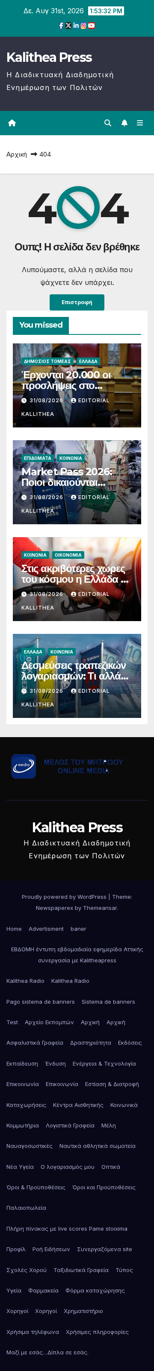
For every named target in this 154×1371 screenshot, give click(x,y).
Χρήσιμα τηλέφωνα (32, 1331)
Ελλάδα (88, 361)
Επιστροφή (77, 302)
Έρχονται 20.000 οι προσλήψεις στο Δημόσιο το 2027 (65, 385)
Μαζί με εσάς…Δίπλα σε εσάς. (47, 1352)
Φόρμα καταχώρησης (95, 1290)
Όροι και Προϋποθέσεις (104, 1187)
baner (78, 928)
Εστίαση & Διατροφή (112, 1084)
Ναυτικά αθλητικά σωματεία (97, 1145)
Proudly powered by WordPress (65, 896)
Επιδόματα (37, 458)
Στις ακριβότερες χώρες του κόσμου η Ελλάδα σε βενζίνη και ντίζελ (76, 579)
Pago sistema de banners (40, 1001)
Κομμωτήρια (22, 1125)
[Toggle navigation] (140, 123)
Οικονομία (68, 555)
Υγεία (13, 1290)
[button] (107, 123)
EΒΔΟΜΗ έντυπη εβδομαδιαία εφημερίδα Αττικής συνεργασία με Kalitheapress (77, 955)
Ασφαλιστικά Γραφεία (34, 1042)
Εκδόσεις (130, 1042)
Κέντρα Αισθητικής (78, 1104)
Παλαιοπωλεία (26, 1207)
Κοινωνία (70, 458)
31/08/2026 (47, 400)
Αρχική (16, 154)
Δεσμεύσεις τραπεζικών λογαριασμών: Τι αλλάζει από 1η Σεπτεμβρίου (76, 676)
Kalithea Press (49, 57)
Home (14, 928)
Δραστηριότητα (90, 1042)
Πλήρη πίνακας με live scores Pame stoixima (66, 1228)
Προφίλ (16, 1249)
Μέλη (108, 1125)
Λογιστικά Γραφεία (70, 1125)
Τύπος (124, 1269)
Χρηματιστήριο (83, 1310)
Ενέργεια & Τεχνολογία (104, 1063)
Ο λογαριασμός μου (68, 1166)
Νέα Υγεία (20, 1166)
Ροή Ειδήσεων (51, 1249)
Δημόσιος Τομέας (47, 361)
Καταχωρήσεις (26, 1104)
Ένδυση (55, 1063)
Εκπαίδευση (22, 1063)
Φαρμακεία (43, 1290)
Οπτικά (110, 1166)
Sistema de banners (108, 1001)
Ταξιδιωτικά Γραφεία (81, 1269)
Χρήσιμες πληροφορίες (97, 1331)
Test (12, 1022)
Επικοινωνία (22, 1084)
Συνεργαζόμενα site (104, 1249)
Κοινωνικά (124, 1104)
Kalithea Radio (25, 980)
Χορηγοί (17, 1310)
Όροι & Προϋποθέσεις (35, 1187)
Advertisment (46, 928)
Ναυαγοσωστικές (29, 1145)
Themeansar (100, 907)
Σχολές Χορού (26, 1269)
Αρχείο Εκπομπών (49, 1022)
